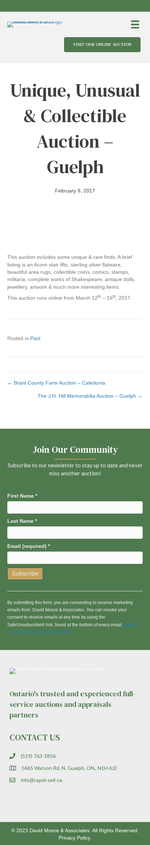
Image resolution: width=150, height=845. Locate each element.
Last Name (22, 521)
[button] (117, 5)
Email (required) (28, 546)
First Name (22, 496)
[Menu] (135, 24)
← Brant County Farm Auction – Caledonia (56, 383)
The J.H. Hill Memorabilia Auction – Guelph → (90, 396)
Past (35, 338)
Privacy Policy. (75, 838)
